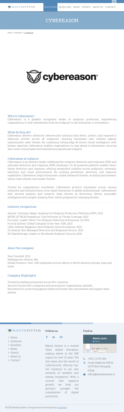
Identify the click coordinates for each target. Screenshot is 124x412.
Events (86, 7)
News (76, 7)
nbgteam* (62, 407)
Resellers (65, 7)
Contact (110, 7)
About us (98, 7)
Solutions (50, 7)
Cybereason (14, 161)
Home (10, 32)
